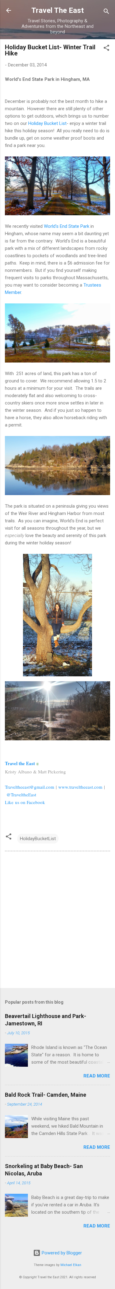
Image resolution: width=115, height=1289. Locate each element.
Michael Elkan (70, 1265)
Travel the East (20, 763)
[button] (106, 49)
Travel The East (57, 10)
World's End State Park (66, 226)
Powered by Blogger (61, 1253)
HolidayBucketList (38, 838)
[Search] (106, 12)
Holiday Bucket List (47, 123)
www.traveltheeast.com (80, 787)
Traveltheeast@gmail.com (29, 787)
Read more (96, 1076)
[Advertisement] (57, 920)
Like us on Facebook (25, 802)
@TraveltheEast (21, 794)
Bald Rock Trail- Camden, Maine (45, 1095)
